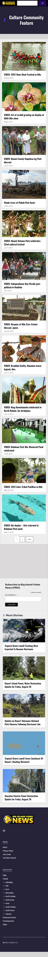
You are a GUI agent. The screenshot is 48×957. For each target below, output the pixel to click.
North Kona (9, 900)
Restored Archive (9, 918)
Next (29, 539)
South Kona (9, 910)
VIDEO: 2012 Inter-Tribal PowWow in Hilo (23, 487)
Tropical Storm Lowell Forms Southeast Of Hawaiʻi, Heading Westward (24, 760)
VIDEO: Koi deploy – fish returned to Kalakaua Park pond (21, 527)
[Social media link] (4, 830)
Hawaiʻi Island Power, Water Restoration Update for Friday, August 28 (23, 685)
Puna (7, 903)
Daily (4, 875)
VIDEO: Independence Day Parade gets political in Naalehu (22, 285)
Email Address (11, 595)
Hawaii (5, 879)
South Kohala (10, 907)
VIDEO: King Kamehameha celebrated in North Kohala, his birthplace (22, 408)
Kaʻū (7, 889)
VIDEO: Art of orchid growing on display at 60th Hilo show (24, 116)
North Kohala (10, 896)
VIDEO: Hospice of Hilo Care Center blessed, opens (21, 325)
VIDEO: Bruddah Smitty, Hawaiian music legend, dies (22, 367)
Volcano (8, 914)
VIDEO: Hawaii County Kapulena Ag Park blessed (22, 160)
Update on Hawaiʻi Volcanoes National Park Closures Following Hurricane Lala (22, 722)
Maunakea (9, 893)
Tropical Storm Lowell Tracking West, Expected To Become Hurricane (21, 647)
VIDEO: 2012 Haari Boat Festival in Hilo (22, 74)
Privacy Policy (8, 851)
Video (5, 925)
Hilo (6, 886)
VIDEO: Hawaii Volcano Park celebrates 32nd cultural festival (22, 242)
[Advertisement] (24, 560)
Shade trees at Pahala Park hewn (19, 202)
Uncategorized (8, 921)
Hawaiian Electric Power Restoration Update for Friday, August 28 (21, 797)
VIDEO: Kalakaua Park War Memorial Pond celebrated (23, 448)
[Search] (42, 3)
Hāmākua (9, 882)
